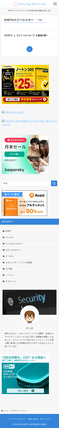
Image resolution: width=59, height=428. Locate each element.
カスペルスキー (13, 250)
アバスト (10, 237)
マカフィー (11, 281)
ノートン (10, 275)
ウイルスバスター (14, 244)
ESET (8, 231)
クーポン (10, 256)
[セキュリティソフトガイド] (29, 4)
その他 (9, 269)
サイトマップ (45, 419)
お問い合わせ (33, 419)
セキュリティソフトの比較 (19, 262)
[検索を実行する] (54, 183)
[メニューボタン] (55, 4)
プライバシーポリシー (17, 419)
